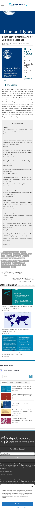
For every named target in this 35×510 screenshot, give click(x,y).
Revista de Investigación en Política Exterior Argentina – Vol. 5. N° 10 (15, 330)
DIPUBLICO (21, 258)
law (24, 264)
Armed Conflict (6, 254)
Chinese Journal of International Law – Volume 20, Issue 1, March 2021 (13, 273)
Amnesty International (11, 252)
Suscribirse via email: (17, 449)
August (24, 254)
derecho (25, 256)
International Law (19, 262)
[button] (32, 487)
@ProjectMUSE (11, 85)
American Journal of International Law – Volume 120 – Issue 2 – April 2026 (17, 307)
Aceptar (17, 504)
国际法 (14, 267)
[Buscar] (30, 376)
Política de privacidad (21, 507)
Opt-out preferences (12, 507)
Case (3, 256)
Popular (11, 382)
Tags (26, 382)
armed (23, 252)
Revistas (22, 43)
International (6, 262)
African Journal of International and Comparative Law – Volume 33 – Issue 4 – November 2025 (22, 411)
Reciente (4, 382)
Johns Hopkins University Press (11, 264)
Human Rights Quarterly (28, 52)
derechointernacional (9, 258)
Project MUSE (6, 267)
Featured (27, 43)
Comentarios (19, 382)
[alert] (17, 370)
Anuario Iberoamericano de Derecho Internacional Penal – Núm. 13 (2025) (13, 353)
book (30, 254)
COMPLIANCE (17, 256)
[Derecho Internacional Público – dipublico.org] (17, 4)
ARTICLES (16, 254)
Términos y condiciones (6, 474)
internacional (23, 260)
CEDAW (9, 256)
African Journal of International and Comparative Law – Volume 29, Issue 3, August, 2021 (21, 279)
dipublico (6, 43)
